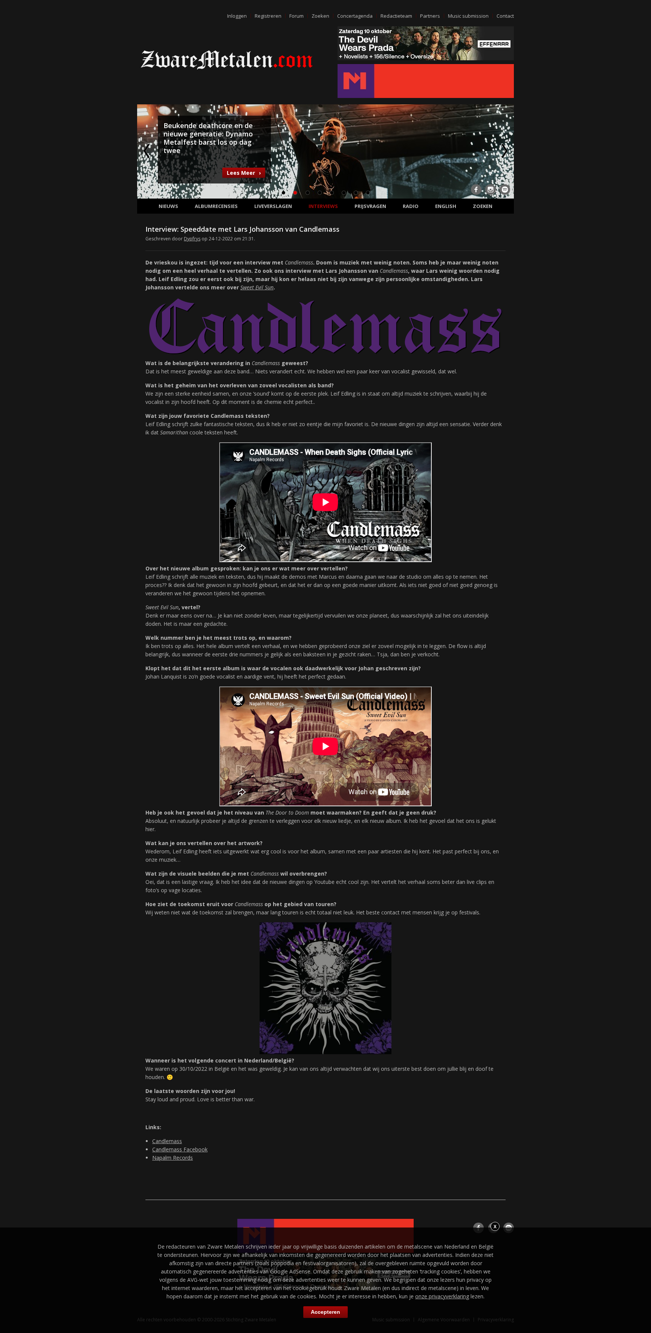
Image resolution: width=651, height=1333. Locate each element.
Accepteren (325, 1312)
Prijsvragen (370, 206)
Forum (296, 15)
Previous (147, 150)
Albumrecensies (216, 206)
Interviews (323, 206)
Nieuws (168, 206)
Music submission (468, 15)
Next (504, 150)
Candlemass (167, 1141)
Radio (411, 206)
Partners (430, 15)
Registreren (268, 15)
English (445, 206)
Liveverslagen (273, 206)
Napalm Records (172, 1157)
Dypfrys (192, 238)
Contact (505, 15)
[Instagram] (490, 189)
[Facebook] (476, 189)
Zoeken (320, 15)
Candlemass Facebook (180, 1149)
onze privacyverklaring (442, 1296)
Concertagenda (355, 15)
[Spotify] (505, 189)
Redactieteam (396, 15)
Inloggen (237, 15)
